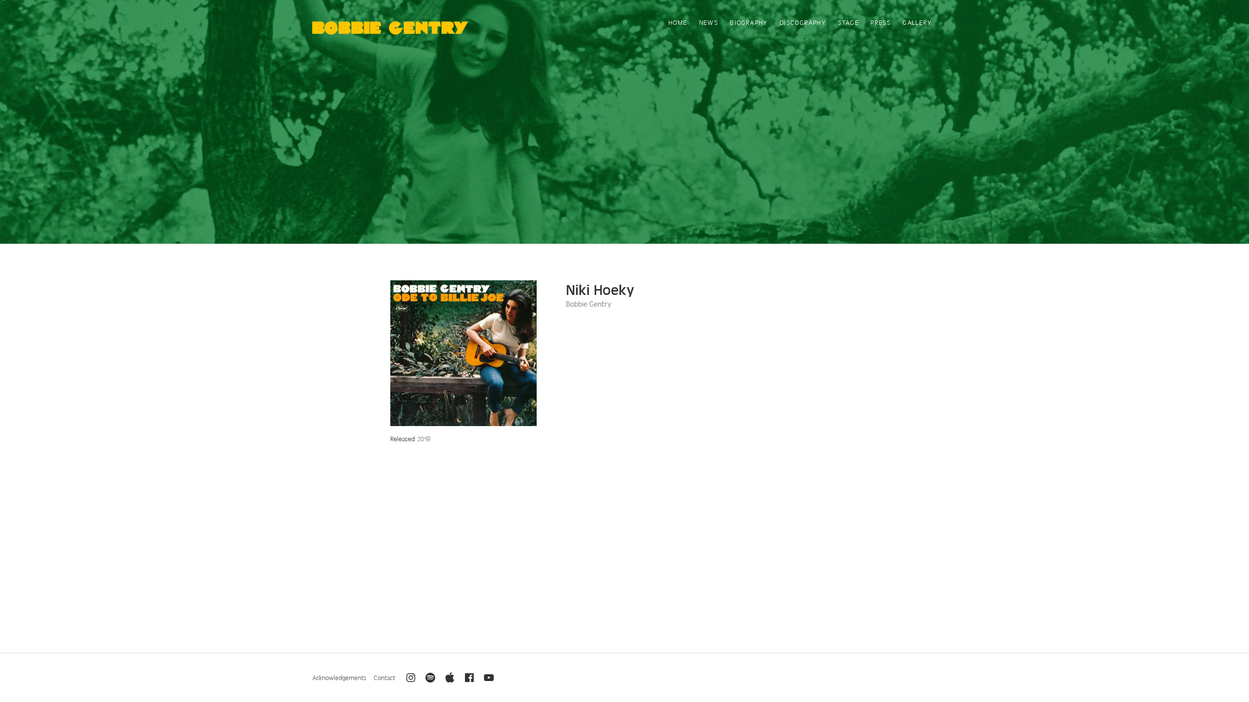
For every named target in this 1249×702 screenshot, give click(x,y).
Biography (749, 22)
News (709, 22)
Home (677, 22)
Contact (384, 677)
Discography (803, 22)
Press (880, 22)
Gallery (917, 22)
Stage (848, 22)
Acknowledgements (339, 677)
